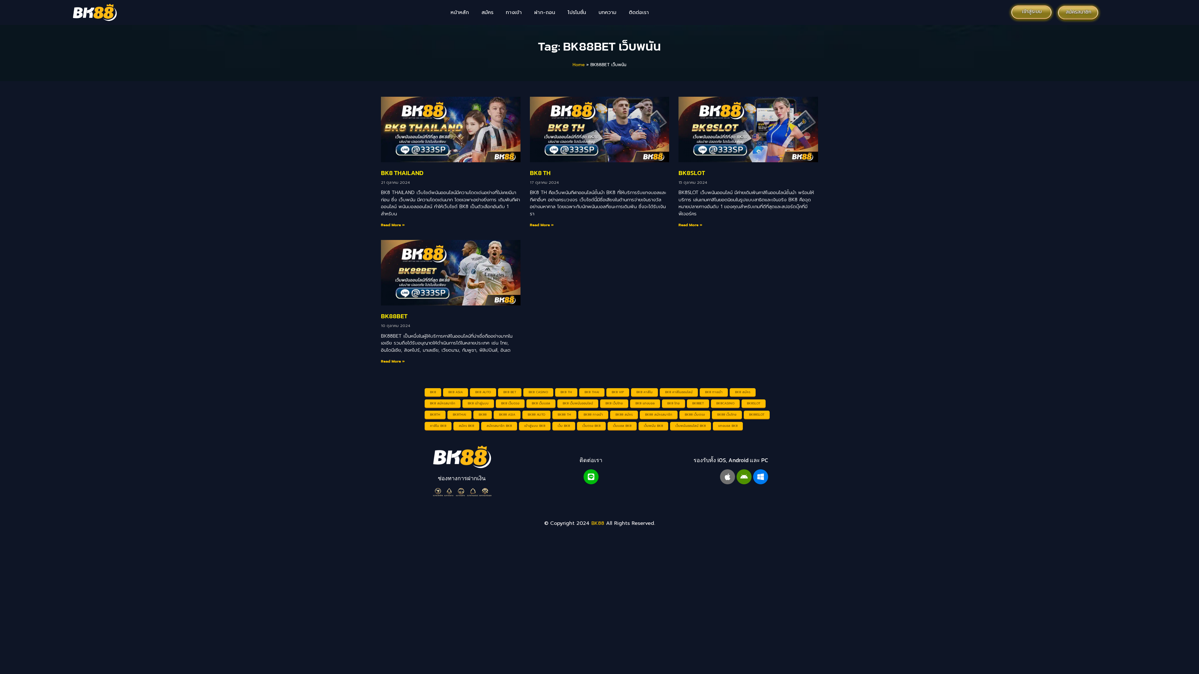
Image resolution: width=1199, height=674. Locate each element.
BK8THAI (459, 414)
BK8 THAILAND (402, 173)
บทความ (607, 12)
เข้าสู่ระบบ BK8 (534, 425)
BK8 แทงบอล (645, 403)
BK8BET (698, 403)
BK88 (482, 414)
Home (579, 64)
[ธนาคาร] (462, 492)
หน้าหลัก (460, 12)
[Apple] (727, 476)
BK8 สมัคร (742, 392)
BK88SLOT (756, 414)
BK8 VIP (618, 392)
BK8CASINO (725, 403)
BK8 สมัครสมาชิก (442, 403)
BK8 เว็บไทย (614, 403)
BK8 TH (540, 173)
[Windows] (760, 476)
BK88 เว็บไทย (727, 414)
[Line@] (591, 476)
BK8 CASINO (538, 392)
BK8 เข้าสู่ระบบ (478, 403)
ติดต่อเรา (639, 12)
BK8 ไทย (673, 403)
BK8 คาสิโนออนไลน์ (679, 392)
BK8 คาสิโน (644, 392)
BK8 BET (509, 392)
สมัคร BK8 (466, 425)
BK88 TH (564, 414)
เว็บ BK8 (564, 425)
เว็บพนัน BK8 (653, 425)
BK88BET (394, 316)
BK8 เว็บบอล (541, 403)
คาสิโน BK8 (438, 425)
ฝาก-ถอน (544, 12)
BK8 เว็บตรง (510, 403)
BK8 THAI (592, 392)
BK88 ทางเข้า (593, 414)
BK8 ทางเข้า (714, 392)
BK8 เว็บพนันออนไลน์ (578, 403)
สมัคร (487, 12)
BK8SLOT (691, 173)
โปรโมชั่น (577, 12)
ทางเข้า (514, 12)
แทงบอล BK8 (728, 425)
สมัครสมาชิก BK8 (499, 425)
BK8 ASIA (455, 392)
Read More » (393, 225)
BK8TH (435, 414)
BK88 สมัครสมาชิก (658, 414)
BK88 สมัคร (624, 414)
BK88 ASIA (507, 414)
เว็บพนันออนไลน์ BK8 (690, 425)
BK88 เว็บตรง (695, 414)
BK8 (433, 392)
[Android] (744, 476)
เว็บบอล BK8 (622, 425)
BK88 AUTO (536, 414)
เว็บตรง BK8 (591, 425)
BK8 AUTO (483, 392)
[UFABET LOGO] (462, 457)
